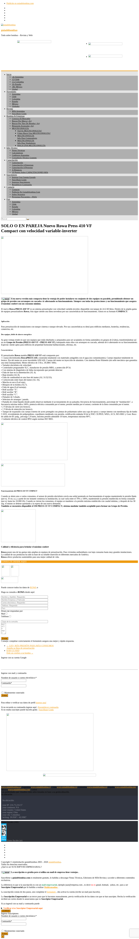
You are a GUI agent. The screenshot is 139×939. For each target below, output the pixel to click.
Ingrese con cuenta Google (24, 177)
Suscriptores (12, 175)
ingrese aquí (41, 702)
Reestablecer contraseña (48, 707)
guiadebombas (9, 30)
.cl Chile (15, 79)
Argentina (16, 94)
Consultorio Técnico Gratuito (24, 158)
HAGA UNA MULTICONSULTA (31, 145)
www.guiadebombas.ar (11, 787)
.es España (16, 84)
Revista (10, 109)
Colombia (16, 99)
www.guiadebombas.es (97, 787)
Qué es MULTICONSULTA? (29, 131)
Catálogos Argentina (20, 155)
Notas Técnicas (18, 150)
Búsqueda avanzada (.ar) (23, 126)
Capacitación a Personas (22, 167)
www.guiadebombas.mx (125, 787)
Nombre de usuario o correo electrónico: (19, 678)
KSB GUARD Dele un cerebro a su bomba (20, 651)
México (15, 104)
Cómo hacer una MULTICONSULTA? (33, 133)
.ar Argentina (17, 77)
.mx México (17, 87)
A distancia (17, 170)
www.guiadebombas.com (19, 789)
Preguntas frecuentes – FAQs (24, 197)
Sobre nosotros (18, 194)
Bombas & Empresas (16, 116)
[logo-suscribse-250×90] (105, 56)
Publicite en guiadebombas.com (20, 3)
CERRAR (6, 911)
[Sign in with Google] (69, 663)
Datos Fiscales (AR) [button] (9, 822)
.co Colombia (18, 82)
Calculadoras (17, 153)
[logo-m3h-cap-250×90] (34, 42)
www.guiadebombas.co (67, 787)
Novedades (11, 91)
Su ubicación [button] (6, 794)
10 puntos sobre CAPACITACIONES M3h (30, 172)
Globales (15, 106)
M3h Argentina (18, 111)
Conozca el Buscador (21, 118)
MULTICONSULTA (20, 128)
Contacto (10, 187)
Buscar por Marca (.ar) (22, 121)
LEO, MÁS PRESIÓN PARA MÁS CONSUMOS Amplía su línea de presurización (30, 646)
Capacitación (12, 160)
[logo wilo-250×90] (105, 44)
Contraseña (6, 683)
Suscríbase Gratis (19, 180)
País (8, 199)
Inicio (9, 74)
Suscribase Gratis (19, 114)
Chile (14, 96)
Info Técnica (12, 148)
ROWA (33, 587)
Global (15, 89)
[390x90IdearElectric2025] (69, 775)
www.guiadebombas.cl (41, 787)
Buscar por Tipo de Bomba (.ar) (26, 123)
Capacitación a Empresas (22, 165)
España (15, 101)
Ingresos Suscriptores (21, 182)
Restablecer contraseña (22, 185)
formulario (51, 892)
